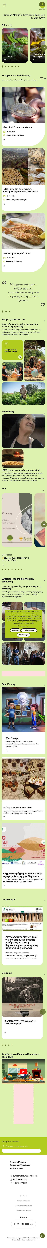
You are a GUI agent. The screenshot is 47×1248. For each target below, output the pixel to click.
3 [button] (8, 66)
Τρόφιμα (8, 56)
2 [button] (5, 66)
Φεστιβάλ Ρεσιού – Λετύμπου (17, 127)
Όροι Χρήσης (23, 1196)
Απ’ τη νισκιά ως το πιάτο (17, 807)
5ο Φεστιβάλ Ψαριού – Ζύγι (16, 253)
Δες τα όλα (43, 490)
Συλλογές (7, 25)
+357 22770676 (20, 1183)
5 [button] (15, 66)
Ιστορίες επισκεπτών (13, 319)
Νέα (4, 488)
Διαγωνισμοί (9, 899)
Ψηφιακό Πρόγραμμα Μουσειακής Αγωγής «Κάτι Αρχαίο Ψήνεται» (22, 875)
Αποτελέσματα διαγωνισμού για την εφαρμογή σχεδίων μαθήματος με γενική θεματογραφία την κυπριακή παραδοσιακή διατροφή (21, 942)
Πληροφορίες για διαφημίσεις (23, 1205)
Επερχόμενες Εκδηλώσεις (16, 75)
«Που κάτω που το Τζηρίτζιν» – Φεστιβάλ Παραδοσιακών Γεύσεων (20, 190)
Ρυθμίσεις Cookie (29, 630)
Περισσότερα (43, 27)
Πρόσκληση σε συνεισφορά (23, 1210)
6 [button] (18, 66)
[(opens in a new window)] (14, 1224)
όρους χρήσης (25, 1146)
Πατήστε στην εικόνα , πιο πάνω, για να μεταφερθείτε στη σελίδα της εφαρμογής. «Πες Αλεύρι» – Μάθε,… (22, 744)
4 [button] (12, 66)
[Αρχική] (42, 6)
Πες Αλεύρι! (12, 738)
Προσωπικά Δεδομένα (23, 1200)
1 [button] (2, 66)
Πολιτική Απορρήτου (23, 626)
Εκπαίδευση (8, 684)
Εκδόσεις (7, 973)
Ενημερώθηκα (23, 635)
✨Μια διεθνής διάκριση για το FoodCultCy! (15, 559)
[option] (15, 45)
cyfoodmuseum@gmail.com (25, 1176)
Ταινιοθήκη (8, 411)
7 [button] (21, 569)
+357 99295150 (20, 1180)
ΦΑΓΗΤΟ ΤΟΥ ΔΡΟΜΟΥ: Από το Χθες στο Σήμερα (20, 1022)
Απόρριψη (15, 630)
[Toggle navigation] (4, 5)
